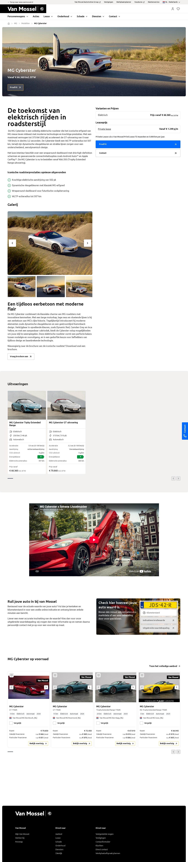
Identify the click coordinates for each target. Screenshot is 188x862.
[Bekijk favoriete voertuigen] (178, 9)
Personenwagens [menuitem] (16, 16)
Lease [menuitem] (47, 16)
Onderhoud (60, 846)
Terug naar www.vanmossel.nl (21, 2)
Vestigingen (101, 838)
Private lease (104, 129)
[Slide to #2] (51, 286)
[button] (173, 9)
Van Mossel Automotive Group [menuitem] (87, 2)
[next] (87, 243)
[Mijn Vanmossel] (173, 9)
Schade (58, 842)
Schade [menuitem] (80, 16)
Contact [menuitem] (113, 16)
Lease (58, 838)
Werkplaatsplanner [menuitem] (123, 2)
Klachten (99, 846)
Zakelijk (58, 853)
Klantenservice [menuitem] (153, 2)
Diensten (59, 849)
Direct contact (102, 849)
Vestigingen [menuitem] (108, 2)
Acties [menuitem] (36, 16)
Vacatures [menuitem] (138, 2)
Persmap (19, 842)
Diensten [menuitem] (96, 16)
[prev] (12, 243)
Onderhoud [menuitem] (63, 16)
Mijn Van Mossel (22, 834)
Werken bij (19, 838)
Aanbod (58, 834)
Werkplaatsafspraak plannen (108, 853)
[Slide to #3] (80, 286)
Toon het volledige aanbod (163, 666)
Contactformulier (103, 842)
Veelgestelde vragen (105, 834)
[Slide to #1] (22, 286)
